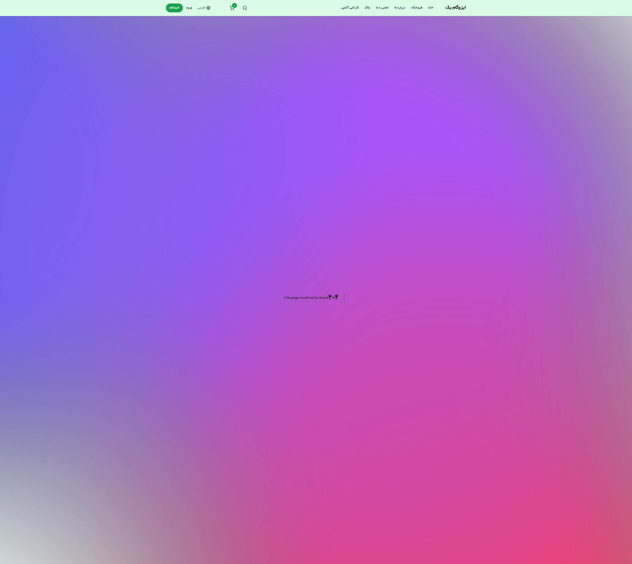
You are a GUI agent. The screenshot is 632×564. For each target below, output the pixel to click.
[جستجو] (244, 7)
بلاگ (367, 8)
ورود (189, 8)
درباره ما (400, 8)
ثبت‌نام (174, 8)
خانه (430, 8)
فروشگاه (416, 8)
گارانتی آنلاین (350, 8)
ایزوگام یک (456, 7)
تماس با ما (382, 8)
